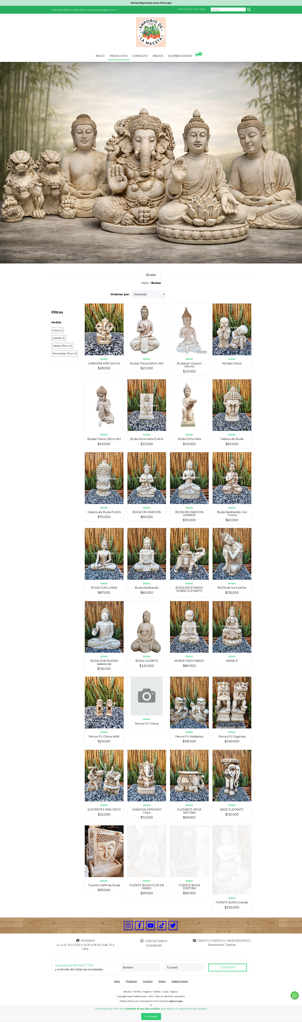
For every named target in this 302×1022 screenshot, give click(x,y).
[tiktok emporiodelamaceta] (161, 925)
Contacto (140, 56)
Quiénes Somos (180, 56)
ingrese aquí (175, 1001)
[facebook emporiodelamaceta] (139, 925)
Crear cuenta (184, 9)
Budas (104, 359)
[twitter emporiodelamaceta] (173, 925)
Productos (119, 56)
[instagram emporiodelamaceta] (128, 925)
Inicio (100, 56)
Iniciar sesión (199, 9)
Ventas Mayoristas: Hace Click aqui (151, 3)
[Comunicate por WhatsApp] (295, 995)
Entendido (151, 1016)
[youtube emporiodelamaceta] (150, 925)
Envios (158, 56)
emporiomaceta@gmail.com (102, 10)
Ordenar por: (120, 294)
